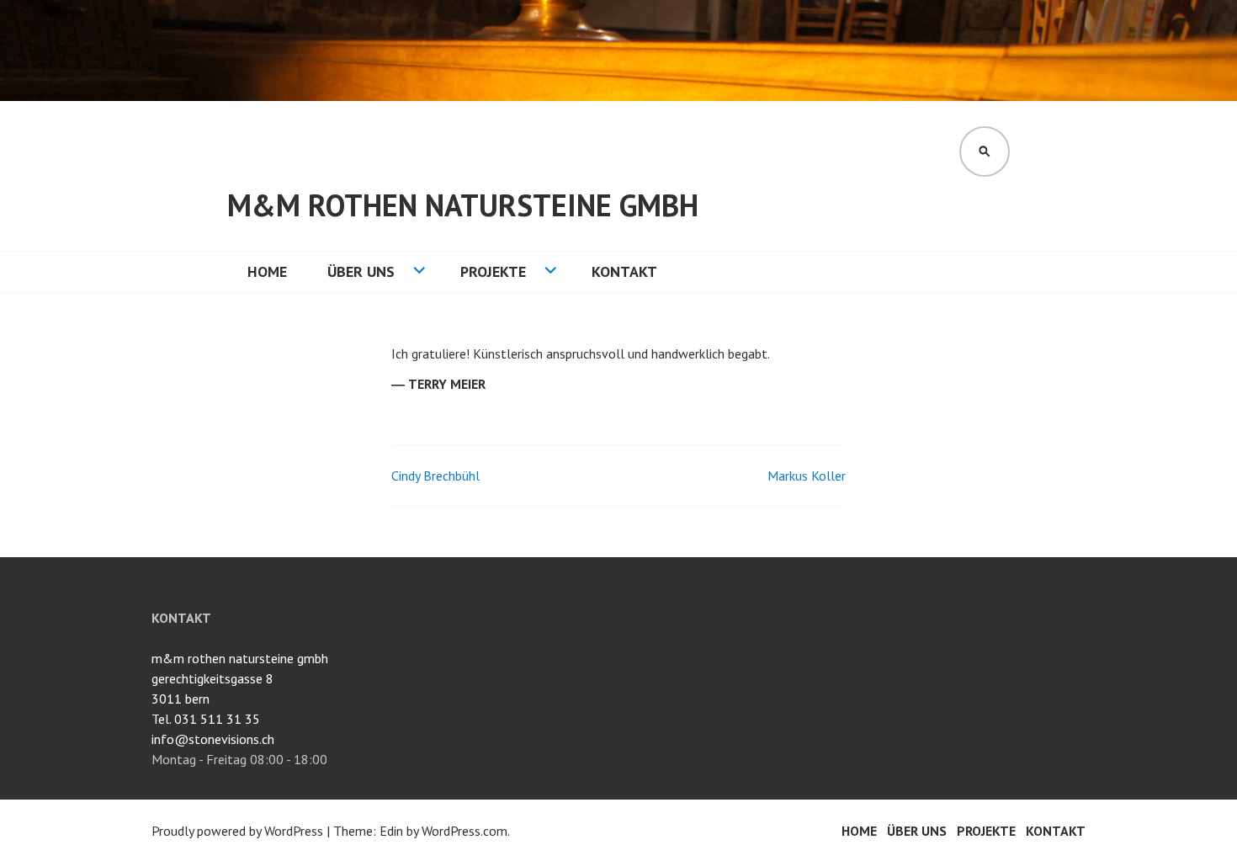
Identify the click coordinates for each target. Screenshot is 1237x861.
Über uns (361, 271)
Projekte (493, 271)
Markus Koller (806, 475)
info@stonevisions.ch (212, 739)
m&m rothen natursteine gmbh (462, 205)
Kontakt (624, 271)
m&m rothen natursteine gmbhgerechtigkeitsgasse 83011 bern (239, 678)
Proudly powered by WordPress (237, 830)
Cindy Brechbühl (435, 475)
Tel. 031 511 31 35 (205, 718)
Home (267, 271)
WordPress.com (464, 830)
